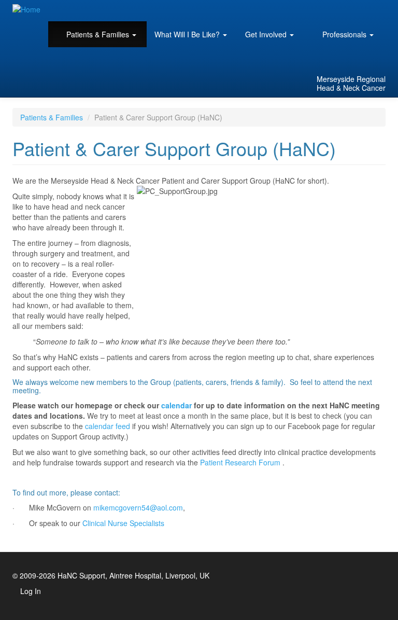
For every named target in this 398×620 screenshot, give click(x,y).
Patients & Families (97, 34)
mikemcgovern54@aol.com (138, 507)
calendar (176, 405)
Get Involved (267, 34)
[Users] (380, 58)
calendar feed (107, 426)
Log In (30, 591)
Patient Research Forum (240, 462)
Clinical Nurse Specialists (123, 523)
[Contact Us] (351, 58)
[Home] (30, 9)
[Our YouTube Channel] (365, 58)
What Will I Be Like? (188, 34)
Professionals (344, 34)
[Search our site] (336, 58)
